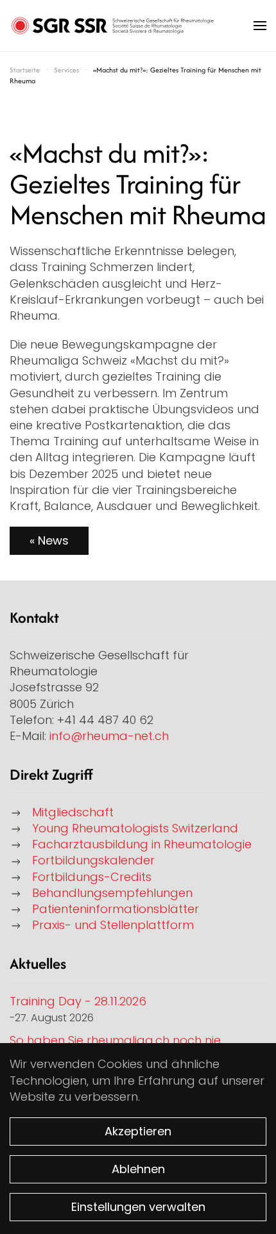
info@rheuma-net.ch (109, 736)
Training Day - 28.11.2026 (78, 1001)
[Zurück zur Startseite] (112, 25)
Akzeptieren (138, 1131)
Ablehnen (138, 1169)
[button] (260, 25)
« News (49, 540)
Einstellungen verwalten (138, 1207)
